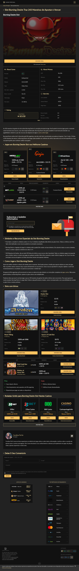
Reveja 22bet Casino (30, 420)
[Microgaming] (65, 551)
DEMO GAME (38, 37)
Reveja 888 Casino (48, 420)
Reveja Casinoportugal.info (66, 420)
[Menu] (74, 2)
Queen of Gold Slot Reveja (58, 355)
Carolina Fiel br (18, 435)
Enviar (8, 476)
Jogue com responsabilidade (8, 559)
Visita (39, 176)
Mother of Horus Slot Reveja (67, 374)
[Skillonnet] (74, 551)
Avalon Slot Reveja (57, 315)
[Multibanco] (62, 557)
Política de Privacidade (6, 567)
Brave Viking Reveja (21, 355)
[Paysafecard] (68, 557)
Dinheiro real (57, 312)
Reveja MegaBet (15, 178)
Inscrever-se (15, 231)
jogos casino (65, 272)
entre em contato (14, 557)
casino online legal (43, 132)
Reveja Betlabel (69, 191)
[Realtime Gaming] (71, 551)
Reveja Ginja (39, 178)
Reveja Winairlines (64, 178)
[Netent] (68, 551)
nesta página (14, 558)
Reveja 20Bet (12, 420)
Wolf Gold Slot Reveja (67, 367)
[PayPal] (65, 557)
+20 (72, 557)
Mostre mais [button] (39, 206)
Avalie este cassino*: (9, 457)
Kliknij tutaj (43, 64)
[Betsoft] (62, 551)
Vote (39, 120)
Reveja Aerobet (69, 201)
